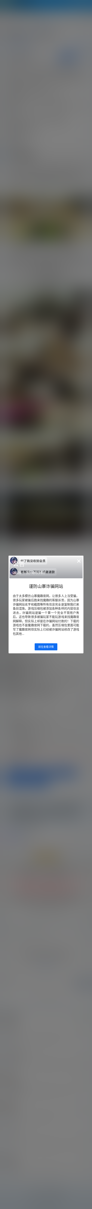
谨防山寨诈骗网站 (46, 586)
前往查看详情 (46, 646)
